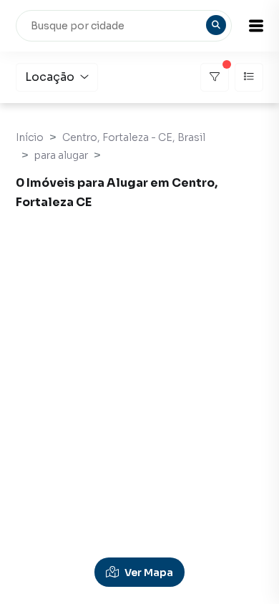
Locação (49, 76)
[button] (256, 26)
